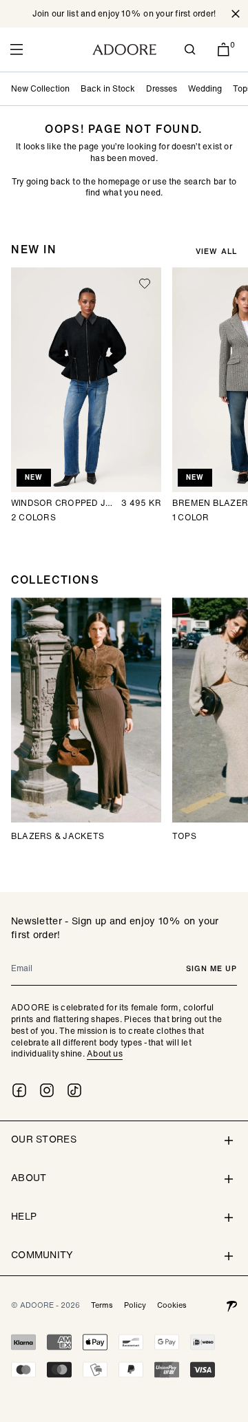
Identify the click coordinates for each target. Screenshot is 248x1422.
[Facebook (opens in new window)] (19, 1090)
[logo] (124, 50)
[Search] (190, 49)
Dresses (161, 88)
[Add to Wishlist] (144, 283)
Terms (102, 1304)
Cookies (172, 1304)
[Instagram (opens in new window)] (47, 1090)
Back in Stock (108, 88)
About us (105, 1053)
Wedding (205, 88)
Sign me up (211, 968)
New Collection (40, 88)
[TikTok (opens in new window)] (74, 1090)
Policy (135, 1304)
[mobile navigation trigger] (16, 49)
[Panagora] (231, 1305)
